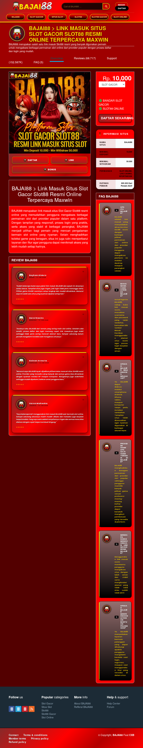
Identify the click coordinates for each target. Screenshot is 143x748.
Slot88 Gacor (49, 714)
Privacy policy (39, 738)
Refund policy (17, 742)
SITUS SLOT (57, 17)
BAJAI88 (16, 17)
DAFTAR (122, 8)
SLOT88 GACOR (99, 17)
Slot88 (45, 710)
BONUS (52, 169)
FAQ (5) (38, 62)
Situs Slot (47, 707)
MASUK (121, 4)
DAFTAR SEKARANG (116, 118)
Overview (57, 58)
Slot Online (48, 717)
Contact (13, 735)
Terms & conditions (35, 735)
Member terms (17, 738)
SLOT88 (78, 17)
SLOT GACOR (36, 17)
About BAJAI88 (82, 703)
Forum (110, 707)
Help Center (113, 703)
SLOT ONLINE (120, 17)
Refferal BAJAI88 (83, 707)
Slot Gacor (47, 703)
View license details (109, 93)
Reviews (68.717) (85, 58)
